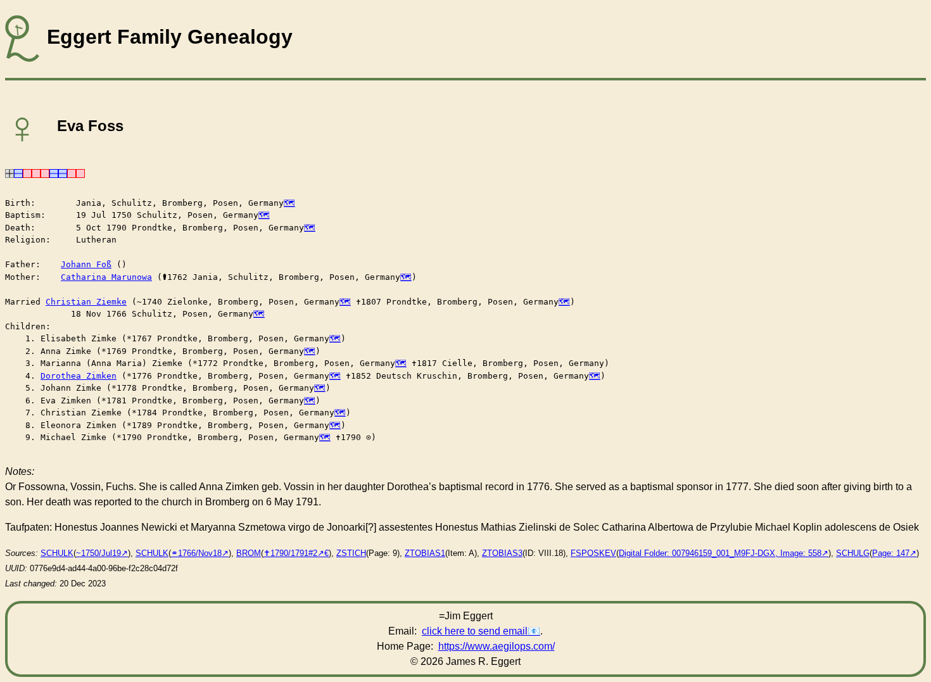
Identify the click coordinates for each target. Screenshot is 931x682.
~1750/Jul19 (98, 553)
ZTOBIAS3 (502, 553)
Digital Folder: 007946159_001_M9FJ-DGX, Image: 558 (720, 553)
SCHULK (57, 553)
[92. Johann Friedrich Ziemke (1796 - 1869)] (62, 172)
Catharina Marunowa (106, 277)
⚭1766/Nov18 (196, 553)
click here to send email (475, 631)
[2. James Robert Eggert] (18, 172)
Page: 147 (890, 553)
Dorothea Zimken (79, 376)
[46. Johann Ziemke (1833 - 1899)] (53, 172)
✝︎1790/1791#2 (290, 553)
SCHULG (853, 553)
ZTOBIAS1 (425, 553)
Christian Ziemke (86, 301)
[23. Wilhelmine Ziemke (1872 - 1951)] (45, 172)
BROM (248, 553)
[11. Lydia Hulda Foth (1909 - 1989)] (36, 172)
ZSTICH (351, 553)
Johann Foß (86, 264)
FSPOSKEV (593, 553)
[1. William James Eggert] (9, 172)
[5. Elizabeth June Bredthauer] (27, 172)
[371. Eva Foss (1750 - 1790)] (80, 172)
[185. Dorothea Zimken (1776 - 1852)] (71, 172)
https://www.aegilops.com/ (496, 646)
